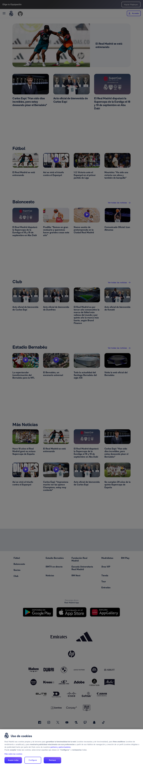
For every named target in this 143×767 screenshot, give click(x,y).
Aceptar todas (13, 760)
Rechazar (52, 760)
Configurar (33, 760)
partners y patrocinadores (60, 747)
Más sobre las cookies (13, 754)
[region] (71, 748)
